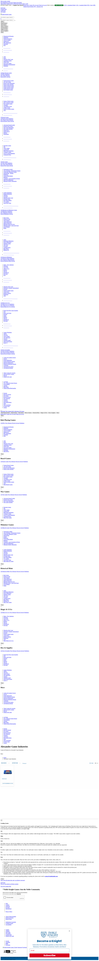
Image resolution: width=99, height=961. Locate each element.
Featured (5, 399)
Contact (31, 5)
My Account (36, 5)
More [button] (2, 753)
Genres (5, 407)
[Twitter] (10, 947)
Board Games (4, 23)
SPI (4, 147)
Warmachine (6, 173)
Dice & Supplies (4, 30)
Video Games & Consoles (9, 373)
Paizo (4, 58)
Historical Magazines (8, 362)
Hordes (11, 173)
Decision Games (7, 145)
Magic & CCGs (4, 29)
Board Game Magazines (9, 83)
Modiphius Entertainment (9, 64)
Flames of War (6, 219)
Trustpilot (8, 942)
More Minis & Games (8, 561)
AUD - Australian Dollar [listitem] (69, 5)
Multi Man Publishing (8, 150)
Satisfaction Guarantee (11, 922)
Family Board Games (8, 88)
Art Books (5, 365)
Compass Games (7, 152)
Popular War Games (8, 126)
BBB (7, 943)
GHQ (4, 239)
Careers (7, 929)
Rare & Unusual (7, 394)
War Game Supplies (8, 129)
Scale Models (6, 227)
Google (7, 941)
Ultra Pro (5, 335)
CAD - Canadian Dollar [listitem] (81, 5)
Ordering (8, 906)
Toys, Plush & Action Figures (10, 383)
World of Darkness (7, 38)
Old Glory (5, 245)
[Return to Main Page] (1, 417)
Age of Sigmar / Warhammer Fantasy (12, 170)
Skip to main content (5, 1)
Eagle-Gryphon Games (8, 109)
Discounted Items (7, 402)
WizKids (5, 195)
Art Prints (5, 381)
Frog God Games (7, 63)
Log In (45, 5)
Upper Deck (6, 292)
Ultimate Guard (7, 340)
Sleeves (5, 271)
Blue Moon (6, 248)
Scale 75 (5, 342)
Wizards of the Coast (8, 59)
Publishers (22, 423)
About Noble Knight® (11, 916)
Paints (4, 228)
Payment (8, 907)
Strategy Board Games (8, 85)
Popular (5, 393)
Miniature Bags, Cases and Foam (11, 225)
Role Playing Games (5, 412)
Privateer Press (6, 199)
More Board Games (8, 484)
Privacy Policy (9, 911)
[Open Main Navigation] (1, 13)
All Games (3, 11)
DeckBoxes (6, 272)
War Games (3, 24)
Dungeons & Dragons (8, 36)
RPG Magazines (7, 42)
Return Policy (9, 919)
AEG (4, 110)
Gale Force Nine (7, 203)
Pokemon (5, 266)
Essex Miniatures (7, 242)
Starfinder (5, 44)
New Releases (6, 398)
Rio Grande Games (7, 103)
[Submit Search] (14, 20)
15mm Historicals (7, 221)
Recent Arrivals (7, 397)
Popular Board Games (8, 80)
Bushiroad (5, 294)
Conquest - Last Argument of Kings (11, 178)
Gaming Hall (4, 9)
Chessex (5, 339)
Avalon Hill (6, 149)
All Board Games (5, 461)
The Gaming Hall (10, 411)
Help (7, 903)
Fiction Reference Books (9, 361)
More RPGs (6, 451)
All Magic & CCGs (5, 612)
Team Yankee (6, 220)
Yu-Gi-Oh (5, 267)
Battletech (5, 174)
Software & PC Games (8, 374)
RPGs (2, 21)
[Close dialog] (69, 931)
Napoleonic (6, 134)
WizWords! (4, 778)
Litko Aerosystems (7, 341)
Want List (41, 5)
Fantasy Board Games (8, 87)
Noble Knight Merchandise (9, 388)
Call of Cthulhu (7, 40)
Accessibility (9, 924)
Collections (3, 10)
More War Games (7, 517)
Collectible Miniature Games (10, 172)
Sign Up (18, 894)
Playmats (5, 274)
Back (2, 415)
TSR (4, 56)
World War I (6, 130)
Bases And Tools (7, 313)
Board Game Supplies (8, 84)
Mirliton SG (6, 250)
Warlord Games (7, 243)
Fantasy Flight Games (8, 101)
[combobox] (7, 17)
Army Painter (6, 336)
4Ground (5, 196)
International (8, 908)
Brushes (5, 314)
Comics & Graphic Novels (9, 357)
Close (2, 878)
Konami (5, 289)
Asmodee (5, 105)
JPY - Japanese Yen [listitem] (38, 6)
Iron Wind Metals (7, 200)
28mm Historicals (7, 223)
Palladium (5, 66)
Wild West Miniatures (8, 180)
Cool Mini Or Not (7, 106)
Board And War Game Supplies (10, 310)
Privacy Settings (9, 910)
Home (4, 757)
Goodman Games (7, 60)
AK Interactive (6, 337)
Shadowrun (6, 41)
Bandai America (7, 293)
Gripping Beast (6, 247)
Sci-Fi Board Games (8, 89)
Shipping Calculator (10, 920)
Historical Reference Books (9, 364)
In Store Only (6, 406)
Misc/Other (6, 387)
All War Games (4, 494)
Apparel (5, 385)
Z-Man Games (6, 107)
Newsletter (8, 933)
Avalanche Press (7, 154)
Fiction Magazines (7, 360)
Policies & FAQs (9, 917)
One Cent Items (7, 405)
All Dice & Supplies (5, 651)
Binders (5, 270)
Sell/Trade (3, 8)
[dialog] (49, 850)
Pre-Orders (5, 395)
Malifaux (5, 177)
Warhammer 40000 (7, 531)
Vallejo (5, 333)
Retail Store (26, 5)
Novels (5, 358)
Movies (5, 375)
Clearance (5, 401)
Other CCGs (6, 268)
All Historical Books (8, 368)
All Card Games (7, 82)
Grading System (9, 923)
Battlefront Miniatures (8, 241)
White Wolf (6, 62)
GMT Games (6, 148)
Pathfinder (5, 37)
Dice (4, 45)
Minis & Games (4, 26)
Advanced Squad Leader (9, 125)
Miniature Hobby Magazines (10, 181)
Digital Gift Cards (7, 376)
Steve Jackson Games (8, 102)
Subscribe (49, 955)
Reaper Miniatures (7, 194)
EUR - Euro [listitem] (90, 5)
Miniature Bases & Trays (9, 224)
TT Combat (6, 201)
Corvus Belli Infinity (8, 176)
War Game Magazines (8, 127)
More (2, 32)
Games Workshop (7, 192)
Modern (5, 132)
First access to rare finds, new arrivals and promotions (15, 892)
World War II (6, 131)
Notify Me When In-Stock (8, 783)
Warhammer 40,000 (8, 169)
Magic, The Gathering (8, 264)
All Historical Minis (5, 571)
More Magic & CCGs (8, 640)
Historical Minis (4, 27)
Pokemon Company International (11, 288)
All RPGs (3, 423)
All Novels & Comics (8, 366)
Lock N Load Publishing (9, 153)
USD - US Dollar (59, 5)
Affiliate (7, 931)
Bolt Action (6, 217)
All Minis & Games (5, 527)
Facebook (8, 945)
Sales (4, 403)
